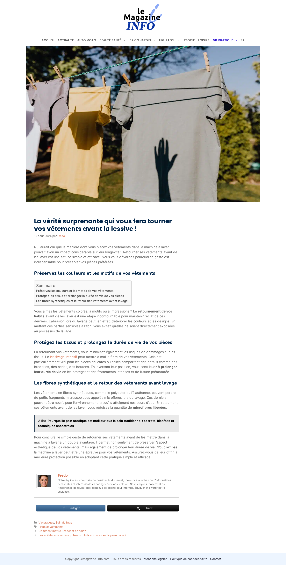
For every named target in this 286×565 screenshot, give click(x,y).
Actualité (66, 40)
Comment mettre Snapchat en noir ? (62, 530)
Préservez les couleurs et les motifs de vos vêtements (74, 291)
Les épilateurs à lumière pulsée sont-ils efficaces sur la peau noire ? (82, 535)
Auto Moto (86, 40)
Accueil (48, 40)
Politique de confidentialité (188, 559)
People (189, 40)
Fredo (63, 475)
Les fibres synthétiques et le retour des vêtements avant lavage (82, 301)
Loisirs (204, 40)
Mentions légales (155, 559)
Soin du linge (64, 522)
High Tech (167, 40)
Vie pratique (223, 40)
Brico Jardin (140, 40)
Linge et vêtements (51, 526)
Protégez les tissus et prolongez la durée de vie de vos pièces (80, 296)
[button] (243, 40)
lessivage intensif (63, 357)
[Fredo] (44, 487)
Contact (215, 559)
